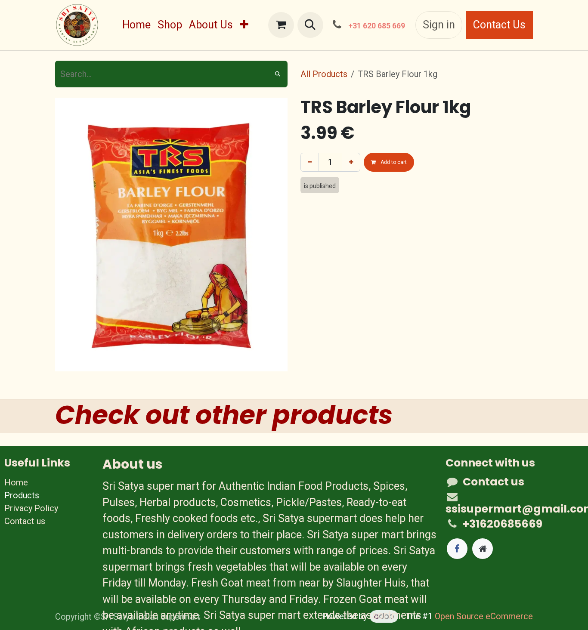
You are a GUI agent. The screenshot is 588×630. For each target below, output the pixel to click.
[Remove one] (309, 162)
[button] (310, 25)
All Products (323, 74)
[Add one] (351, 162)
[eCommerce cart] (281, 25)
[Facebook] (457, 548)
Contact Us (499, 25)
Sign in (439, 25)
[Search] (278, 74)
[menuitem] (136, 25)
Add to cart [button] (393, 162)
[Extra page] (482, 548)
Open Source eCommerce (484, 616)
